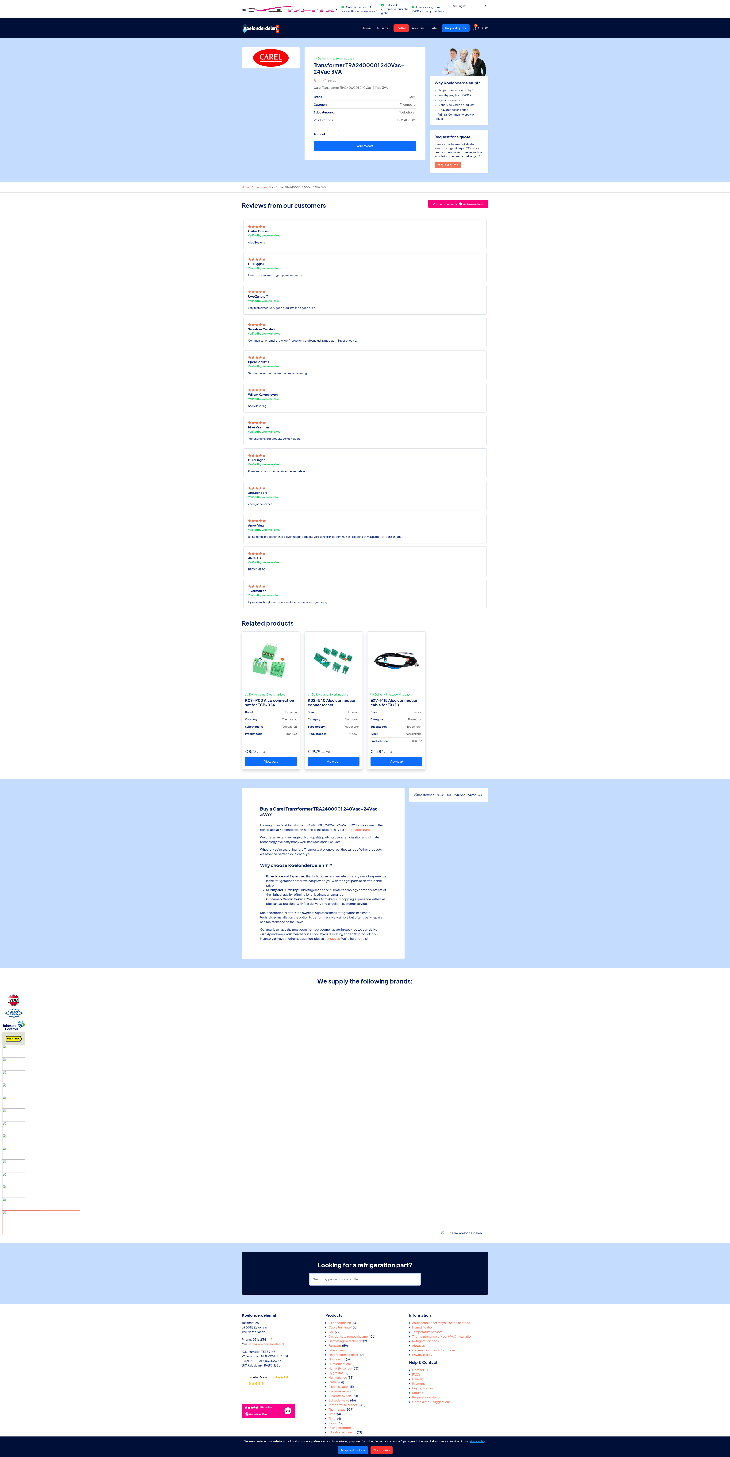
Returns (417, 1393)
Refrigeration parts (425, 1341)
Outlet (401, 28)
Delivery (418, 1379)
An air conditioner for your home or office (441, 1323)
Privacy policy (422, 1355)
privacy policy (477, 1441)
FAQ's (416, 1374)
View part (271, 761)
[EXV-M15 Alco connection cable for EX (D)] (396, 660)
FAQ (434, 28)
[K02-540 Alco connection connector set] (334, 660)
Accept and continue (352, 1450)
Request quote (456, 28)
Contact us (420, 1370)
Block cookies (381, 1450)
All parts (382, 28)
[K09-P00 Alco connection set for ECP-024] (271, 660)
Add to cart (365, 146)
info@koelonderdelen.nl (266, 1344)
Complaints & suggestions (431, 1402)
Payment (418, 1384)
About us (418, 28)
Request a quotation (426, 1397)
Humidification (422, 1327)
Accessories (259, 187)
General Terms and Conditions (433, 1350)
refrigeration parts (358, 830)
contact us (332, 939)
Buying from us (422, 1388)
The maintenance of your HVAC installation (442, 1336)
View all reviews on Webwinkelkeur (458, 204)
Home (366, 28)
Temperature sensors (427, 1332)
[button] (469, 5)
